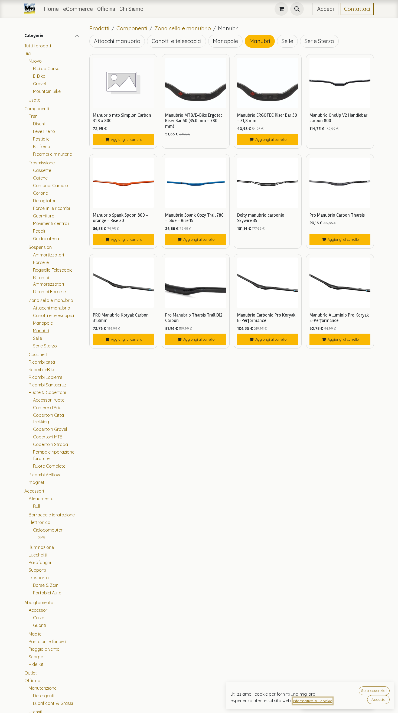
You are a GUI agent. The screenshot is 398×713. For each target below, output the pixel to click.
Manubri (41, 330)
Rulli (37, 506)
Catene (40, 178)
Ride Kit (36, 664)
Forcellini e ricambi (51, 208)
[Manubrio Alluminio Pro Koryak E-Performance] (339, 283)
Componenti (36, 108)
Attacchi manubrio (51, 308)
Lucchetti (38, 555)
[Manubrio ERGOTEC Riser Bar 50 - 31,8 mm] (267, 83)
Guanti (39, 625)
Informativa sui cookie (312, 700)
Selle (37, 338)
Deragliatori (45, 200)
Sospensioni (41, 247)
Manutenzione (43, 688)
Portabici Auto (47, 592)
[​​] (308, 9)
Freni (33, 116)
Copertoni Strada (50, 444)
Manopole (43, 323)
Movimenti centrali (51, 223)
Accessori (34, 491)
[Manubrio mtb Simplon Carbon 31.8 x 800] (123, 83)
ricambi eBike (42, 369)
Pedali (39, 231)
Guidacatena (46, 238)
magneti (37, 482)
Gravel (39, 83)
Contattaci (357, 8)
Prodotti (99, 28)
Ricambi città (42, 362)
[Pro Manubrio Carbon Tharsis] (339, 183)
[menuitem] (51, 9)
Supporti (37, 570)
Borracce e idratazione (52, 514)
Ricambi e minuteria (52, 154)
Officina (32, 680)
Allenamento (41, 498)
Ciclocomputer (48, 530)
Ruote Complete (49, 466)
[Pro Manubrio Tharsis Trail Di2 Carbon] (195, 283)
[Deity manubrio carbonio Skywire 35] (267, 183)
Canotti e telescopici (53, 315)
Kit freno (41, 146)
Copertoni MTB (48, 436)
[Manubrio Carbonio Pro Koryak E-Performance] (267, 283)
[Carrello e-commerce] (281, 9)
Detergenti (43, 695)
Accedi (325, 9)
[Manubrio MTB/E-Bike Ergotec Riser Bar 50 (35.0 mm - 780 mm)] (195, 83)
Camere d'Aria (47, 407)
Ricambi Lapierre (45, 377)
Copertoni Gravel (50, 429)
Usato (35, 100)
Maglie (35, 634)
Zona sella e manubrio (51, 300)
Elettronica (39, 522)
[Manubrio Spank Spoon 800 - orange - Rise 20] (123, 183)
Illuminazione (41, 547)
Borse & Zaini (46, 585)
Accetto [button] (378, 699)
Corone (40, 193)
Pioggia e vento (44, 649)
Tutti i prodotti (38, 45)
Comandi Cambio (50, 185)
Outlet (30, 673)
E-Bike (39, 76)
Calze (38, 617)
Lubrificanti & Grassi (53, 703)
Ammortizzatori (48, 255)
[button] (297, 9)
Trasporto (39, 577)
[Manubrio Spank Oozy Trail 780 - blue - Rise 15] (195, 183)
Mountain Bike (47, 91)
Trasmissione (42, 162)
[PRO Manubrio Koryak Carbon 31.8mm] (123, 283)
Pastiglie (41, 139)
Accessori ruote (48, 400)
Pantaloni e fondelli (47, 641)
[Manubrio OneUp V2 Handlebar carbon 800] (339, 83)
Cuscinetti (38, 354)
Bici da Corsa (46, 68)
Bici (27, 53)
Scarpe (36, 656)
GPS (41, 537)
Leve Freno (44, 131)
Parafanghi (40, 562)
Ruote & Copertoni (47, 392)
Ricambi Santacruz (47, 385)
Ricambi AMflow (44, 474)
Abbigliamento (38, 602)
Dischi (39, 123)
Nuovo (35, 61)
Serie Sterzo (45, 346)
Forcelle (41, 262)
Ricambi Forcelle (49, 291)
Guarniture (43, 216)
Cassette (42, 170)
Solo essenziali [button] (374, 690)
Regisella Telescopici (53, 270)
